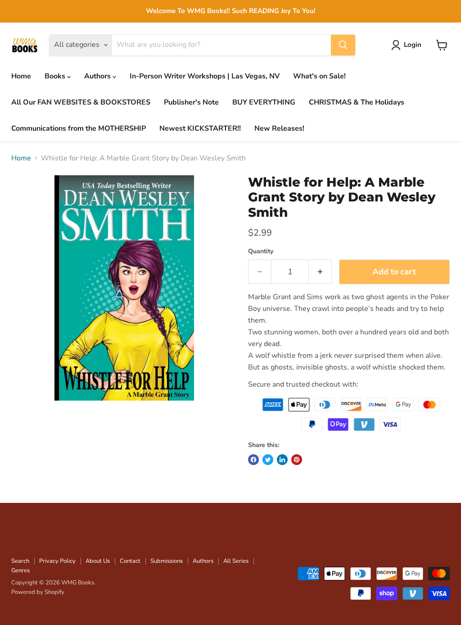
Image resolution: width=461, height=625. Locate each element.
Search (20, 561)
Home (21, 76)
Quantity (260, 251)
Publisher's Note (191, 102)
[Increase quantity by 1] (320, 272)
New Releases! (279, 128)
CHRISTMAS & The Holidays (356, 102)
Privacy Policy (57, 561)
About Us (98, 561)
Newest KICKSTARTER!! (200, 128)
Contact (130, 561)
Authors (98, 76)
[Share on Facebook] (253, 459)
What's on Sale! (319, 76)
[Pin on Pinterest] (296, 459)
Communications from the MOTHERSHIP (78, 128)
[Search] (343, 45)
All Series (236, 561)
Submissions (166, 561)
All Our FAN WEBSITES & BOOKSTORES (80, 102)
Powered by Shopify (37, 592)
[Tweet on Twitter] (267, 459)
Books (56, 76)
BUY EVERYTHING (263, 102)
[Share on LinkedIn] (282, 459)
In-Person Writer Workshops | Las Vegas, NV (205, 76)
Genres (20, 570)
